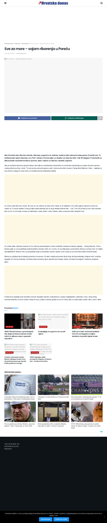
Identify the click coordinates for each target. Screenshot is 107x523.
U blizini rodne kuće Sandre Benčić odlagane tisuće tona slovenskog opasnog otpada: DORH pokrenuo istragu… (15, 360)
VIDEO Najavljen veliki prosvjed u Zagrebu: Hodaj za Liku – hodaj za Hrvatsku (40, 359)
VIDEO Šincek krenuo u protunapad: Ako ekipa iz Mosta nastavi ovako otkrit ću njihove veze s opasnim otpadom (18, 335)
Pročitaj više (61, 519)
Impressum (8, 449)
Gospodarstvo (21, 53)
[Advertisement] (53, 28)
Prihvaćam (45, 519)
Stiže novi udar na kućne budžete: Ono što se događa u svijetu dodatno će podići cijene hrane (85, 333)
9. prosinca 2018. (9, 53)
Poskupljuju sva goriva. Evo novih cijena (51, 332)
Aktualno (9, 327)
